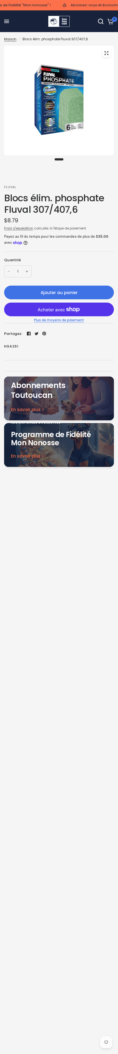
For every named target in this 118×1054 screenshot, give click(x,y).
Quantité (12, 260)
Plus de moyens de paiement (59, 320)
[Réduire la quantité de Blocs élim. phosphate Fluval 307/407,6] (8, 271)
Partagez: (13, 333)
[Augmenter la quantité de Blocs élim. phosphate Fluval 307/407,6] (27, 271)
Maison (10, 39)
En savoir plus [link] (26, 409)
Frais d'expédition (18, 228)
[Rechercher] (100, 21)
